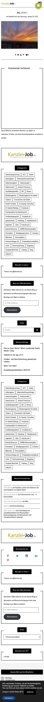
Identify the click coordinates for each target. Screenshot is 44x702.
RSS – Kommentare (8, 680)
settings (30, 692)
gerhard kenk (10, 221)
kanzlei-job (25, 225)
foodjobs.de (26, 216)
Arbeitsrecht (10, 187)
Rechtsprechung (18, 246)
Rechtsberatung (18, 506)
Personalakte (20, 237)
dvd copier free (10, 510)
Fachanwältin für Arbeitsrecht (16, 212)
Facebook (25, 208)
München (9, 237)
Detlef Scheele (11, 204)
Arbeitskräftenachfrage (25, 179)
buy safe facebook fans (13, 501)
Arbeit (31, 175)
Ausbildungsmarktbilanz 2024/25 (17, 370)
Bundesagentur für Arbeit (28, 195)
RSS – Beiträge (6, 678)
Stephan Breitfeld (12, 250)
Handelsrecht (32, 221)
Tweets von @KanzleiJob (13, 271)
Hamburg (21, 221)
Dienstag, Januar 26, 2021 (29, 17)
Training (24, 250)
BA (23, 191)
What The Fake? (10, 366)
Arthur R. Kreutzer (24, 187)
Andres (6, 506)
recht (7, 246)
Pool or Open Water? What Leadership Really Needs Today (22, 349)
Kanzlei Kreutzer (11, 229)
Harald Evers (13, 17)
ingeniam (9, 225)
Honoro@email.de (11, 494)
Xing (31, 250)
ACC (24, 175)
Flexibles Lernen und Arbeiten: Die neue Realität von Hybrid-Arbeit (21, 489)
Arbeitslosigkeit (11, 183)
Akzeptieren (9, 698)
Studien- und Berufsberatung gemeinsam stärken (20, 360)
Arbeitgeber (10, 179)
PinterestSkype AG (12, 241)
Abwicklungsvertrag (13, 175)
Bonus (29, 191)
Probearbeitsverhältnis (30, 241)
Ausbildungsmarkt (12, 191)
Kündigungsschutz (22, 233)
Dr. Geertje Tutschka (26, 204)
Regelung (30, 246)
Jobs (17, 225)
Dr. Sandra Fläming (12, 208)
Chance (8, 200)
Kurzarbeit (9, 233)
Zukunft (8, 254)
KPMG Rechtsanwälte (28, 229)
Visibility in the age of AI (13, 355)
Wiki (26, 501)
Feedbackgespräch (12, 216)
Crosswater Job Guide (22, 200)
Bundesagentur (11, 195)
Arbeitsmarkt (25, 183)
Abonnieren (12, 310)
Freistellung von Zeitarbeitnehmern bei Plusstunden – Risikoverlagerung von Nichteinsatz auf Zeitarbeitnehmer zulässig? (18, 513)
